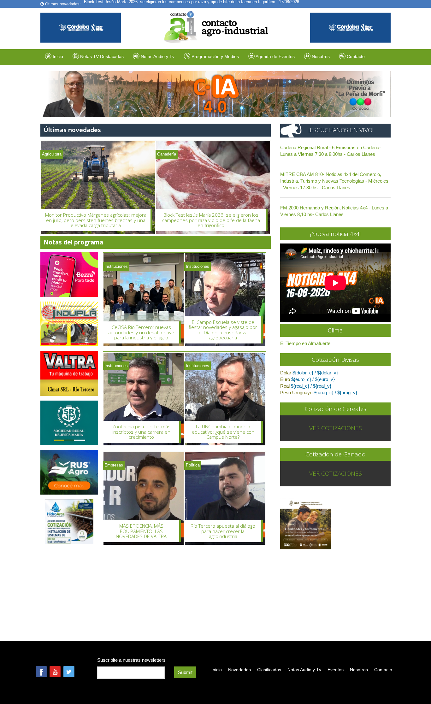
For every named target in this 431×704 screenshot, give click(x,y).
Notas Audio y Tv (304, 669)
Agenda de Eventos (275, 56)
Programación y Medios (214, 56)
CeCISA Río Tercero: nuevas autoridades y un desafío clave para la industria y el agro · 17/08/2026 (174, 4)
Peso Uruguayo (296, 392)
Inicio (57, 56)
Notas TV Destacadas (101, 56)
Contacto (355, 56)
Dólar (285, 372)
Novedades (239, 669)
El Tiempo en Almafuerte (305, 343)
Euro (285, 379)
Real (285, 386)
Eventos (336, 669)
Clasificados (269, 669)
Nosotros (320, 56)
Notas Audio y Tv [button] (157, 56)
